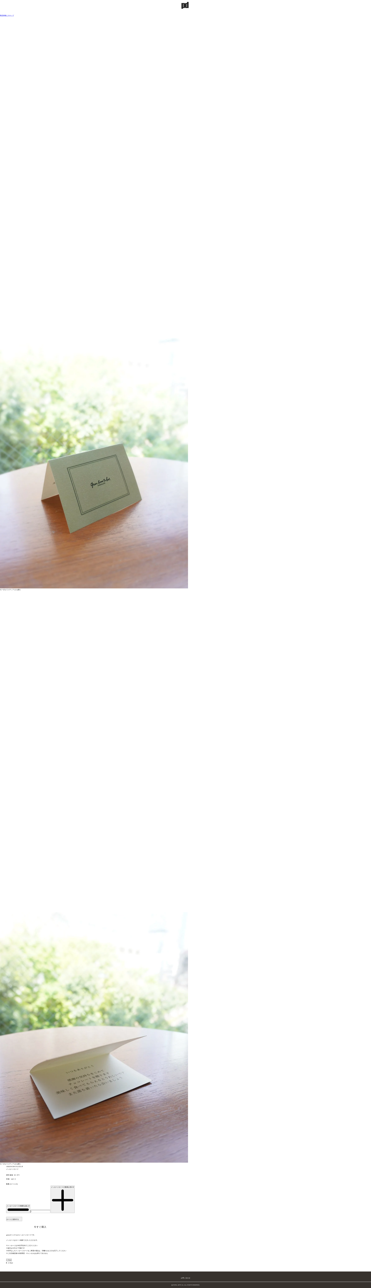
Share (9, 1260)
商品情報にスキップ (7, 15)
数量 (12, 1184)
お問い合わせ (185, 1278)
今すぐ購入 (40, 1227)
